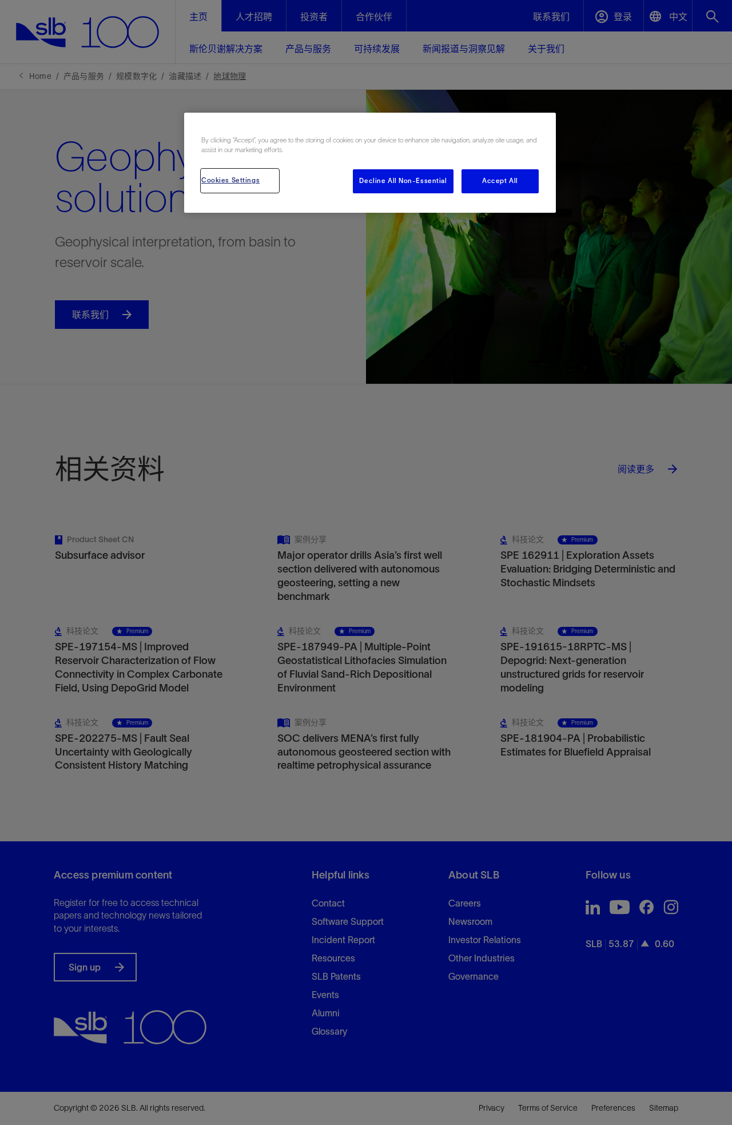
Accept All (500, 180)
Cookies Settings (230, 180)
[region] (370, 163)
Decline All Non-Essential (403, 180)
